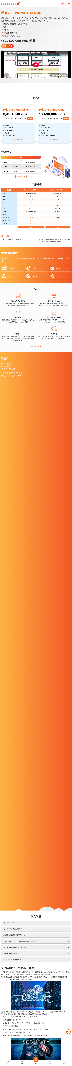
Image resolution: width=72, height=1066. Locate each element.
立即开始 (7, 46)
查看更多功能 (35, 346)
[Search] (66, 3)
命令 (30, 119)
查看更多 (17, 139)
